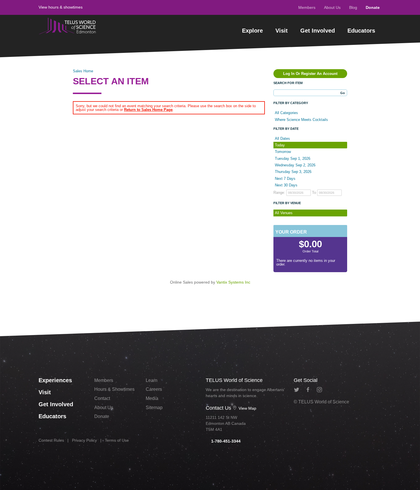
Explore (252, 30)
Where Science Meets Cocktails (301, 119)
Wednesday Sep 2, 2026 (295, 165)
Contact (102, 398)
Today (280, 145)
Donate (373, 7)
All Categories (286, 113)
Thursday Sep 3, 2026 (293, 172)
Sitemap (154, 407)
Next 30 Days (286, 185)
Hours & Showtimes (114, 389)
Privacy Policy (84, 440)
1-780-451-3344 (225, 441)
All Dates (282, 138)
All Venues (284, 213)
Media (152, 398)
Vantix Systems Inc (233, 282)
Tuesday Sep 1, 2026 (292, 158)
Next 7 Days (285, 178)
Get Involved (317, 30)
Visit (281, 30)
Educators (361, 30)
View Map (246, 408)
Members (306, 7)
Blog (353, 7)
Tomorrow (283, 152)
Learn (151, 380)
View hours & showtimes (61, 7)
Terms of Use (117, 440)
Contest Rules (51, 440)
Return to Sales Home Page (148, 109)
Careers (154, 389)
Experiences (55, 380)
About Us (332, 7)
